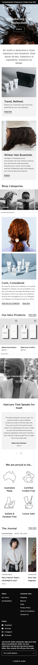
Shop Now (26, 303)
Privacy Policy (25, 607)
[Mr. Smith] (8, 7)
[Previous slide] (17, 453)
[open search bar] (19, 8)
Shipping (23, 597)
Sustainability (7, 601)
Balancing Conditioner (28, 347)
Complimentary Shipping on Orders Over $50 (19, 2)
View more (32, 315)
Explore (19, 29)
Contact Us (24, 614)
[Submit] (33, 653)
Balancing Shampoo (9, 347)
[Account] (27, 8)
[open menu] (35, 8)
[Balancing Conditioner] (28, 331)
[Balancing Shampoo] (9, 331)
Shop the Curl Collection (11, 303)
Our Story (19, 381)
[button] (22, 7)
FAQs (22, 604)
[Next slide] (21, 453)
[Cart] (31, 8)
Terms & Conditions (27, 611)
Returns (23, 601)
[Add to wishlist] (16, 321)
